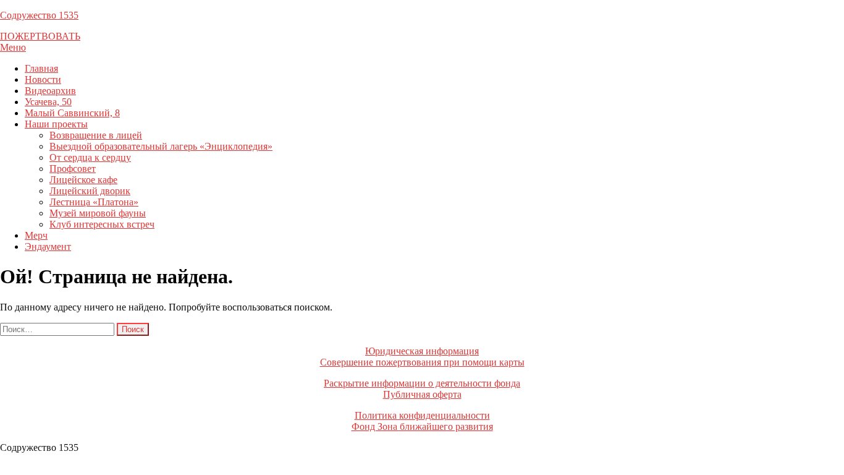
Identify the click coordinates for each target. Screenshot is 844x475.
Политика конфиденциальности (422, 415)
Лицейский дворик (89, 191)
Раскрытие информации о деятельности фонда (422, 383)
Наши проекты (56, 124)
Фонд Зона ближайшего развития (422, 426)
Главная (41, 68)
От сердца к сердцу (90, 157)
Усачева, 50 (48, 101)
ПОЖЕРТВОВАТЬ (40, 36)
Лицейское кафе (83, 179)
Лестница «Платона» (93, 202)
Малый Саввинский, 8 (72, 113)
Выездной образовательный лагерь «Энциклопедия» (160, 146)
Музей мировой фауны (97, 213)
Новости (43, 79)
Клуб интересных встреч (101, 224)
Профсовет (72, 168)
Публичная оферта (422, 394)
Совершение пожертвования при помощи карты (422, 362)
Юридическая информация (422, 351)
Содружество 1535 (39, 15)
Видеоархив (50, 90)
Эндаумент (48, 246)
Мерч (36, 235)
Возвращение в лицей (95, 135)
